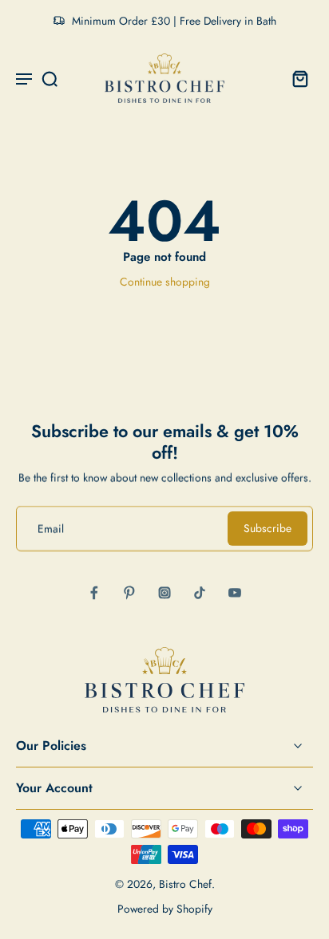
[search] (49, 78)
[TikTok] (199, 592)
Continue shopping (165, 282)
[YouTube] (234, 592)
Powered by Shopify (164, 909)
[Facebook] (94, 592)
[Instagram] (164, 592)
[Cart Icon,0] (295, 78)
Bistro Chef (185, 884)
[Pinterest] (129, 592)
